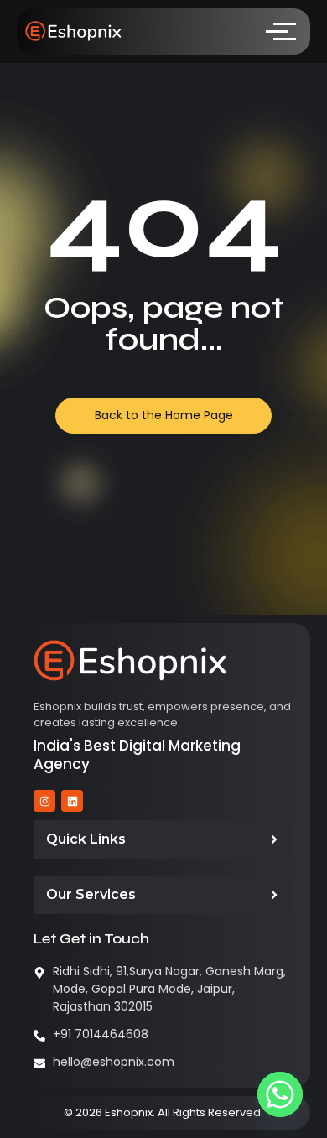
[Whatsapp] (280, 1094)
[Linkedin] (72, 801)
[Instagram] (44, 801)
